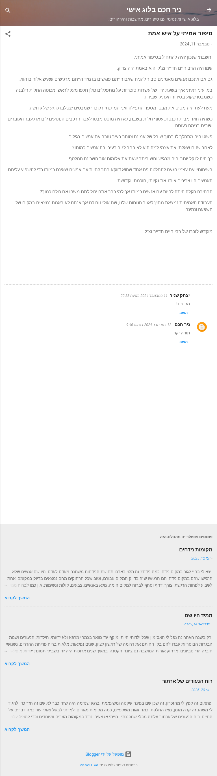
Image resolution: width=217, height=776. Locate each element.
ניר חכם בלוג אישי (154, 10)
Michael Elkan (89, 765)
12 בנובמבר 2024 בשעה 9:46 (148, 325)
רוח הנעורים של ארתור (187, 681)
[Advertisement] (108, 475)
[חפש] (8, 11)
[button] (8, 34)
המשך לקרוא (17, 597)
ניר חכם (181, 324)
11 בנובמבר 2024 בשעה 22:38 (144, 295)
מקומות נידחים (195, 550)
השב (183, 312)
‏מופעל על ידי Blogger (105, 754)
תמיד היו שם (198, 615)
